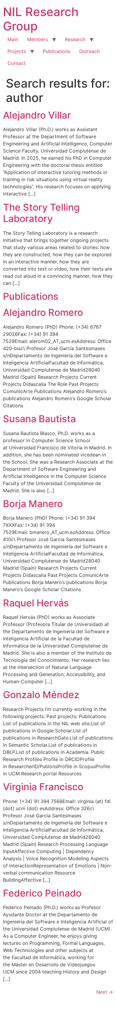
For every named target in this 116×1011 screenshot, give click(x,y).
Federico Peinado (42, 893)
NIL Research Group (41, 18)
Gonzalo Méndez (41, 695)
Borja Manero (33, 504)
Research (75, 39)
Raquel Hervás (36, 603)
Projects (16, 51)
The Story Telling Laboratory (41, 212)
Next (104, 992)
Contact (16, 63)
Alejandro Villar (37, 115)
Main (12, 39)
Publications (56, 51)
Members (37, 39)
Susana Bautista (39, 419)
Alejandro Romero (43, 312)
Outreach (89, 51)
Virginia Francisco (43, 787)
